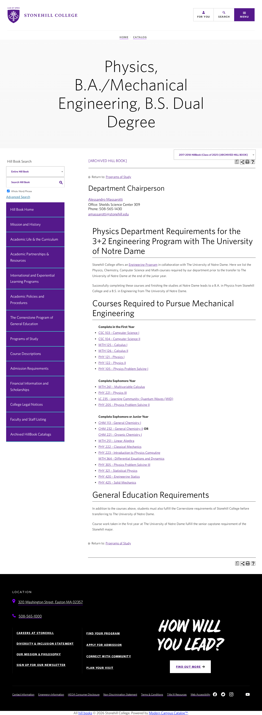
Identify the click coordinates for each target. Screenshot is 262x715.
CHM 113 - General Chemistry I (119, 422)
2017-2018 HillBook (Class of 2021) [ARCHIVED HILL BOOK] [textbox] (213, 154)
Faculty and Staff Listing (28, 419)
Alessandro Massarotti (105, 199)
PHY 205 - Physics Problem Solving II (124, 404)
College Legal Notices (26, 404)
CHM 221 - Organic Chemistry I (120, 434)
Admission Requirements (29, 368)
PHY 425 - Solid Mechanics (117, 482)
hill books (85, 713)
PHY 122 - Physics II (112, 363)
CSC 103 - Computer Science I (118, 332)
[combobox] (215, 155)
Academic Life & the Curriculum (34, 239)
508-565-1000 (30, 616)
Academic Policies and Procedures (27, 299)
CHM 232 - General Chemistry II (120, 428)
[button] (203, 14)
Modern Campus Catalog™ (168, 713)
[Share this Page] (242, 162)
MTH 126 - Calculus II (113, 350)
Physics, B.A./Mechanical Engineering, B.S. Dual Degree (131, 93)
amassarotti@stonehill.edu (108, 214)
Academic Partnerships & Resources (29, 257)
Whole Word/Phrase (21, 191)
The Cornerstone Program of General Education (31, 320)
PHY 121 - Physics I (111, 357)
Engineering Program (143, 264)
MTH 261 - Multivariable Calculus (121, 386)
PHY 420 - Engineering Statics (119, 476)
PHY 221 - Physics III (112, 392)
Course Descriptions (25, 353)
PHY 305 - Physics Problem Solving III (124, 464)
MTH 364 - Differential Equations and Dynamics (131, 458)
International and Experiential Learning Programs (32, 278)
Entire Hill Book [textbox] (20, 171)
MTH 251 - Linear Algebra (116, 441)
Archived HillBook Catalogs (30, 434)
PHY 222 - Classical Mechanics (119, 446)
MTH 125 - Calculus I (112, 345)
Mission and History (25, 224)
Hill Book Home (22, 209)
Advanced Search (18, 197)
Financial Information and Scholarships (29, 386)
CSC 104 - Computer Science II (119, 339)
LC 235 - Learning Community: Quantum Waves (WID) (135, 399)
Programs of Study (24, 339)
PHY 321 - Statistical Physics (117, 470)
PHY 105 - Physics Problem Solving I (123, 368)
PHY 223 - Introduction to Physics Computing (129, 452)
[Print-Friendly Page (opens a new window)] (247, 162)
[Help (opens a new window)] (253, 162)
